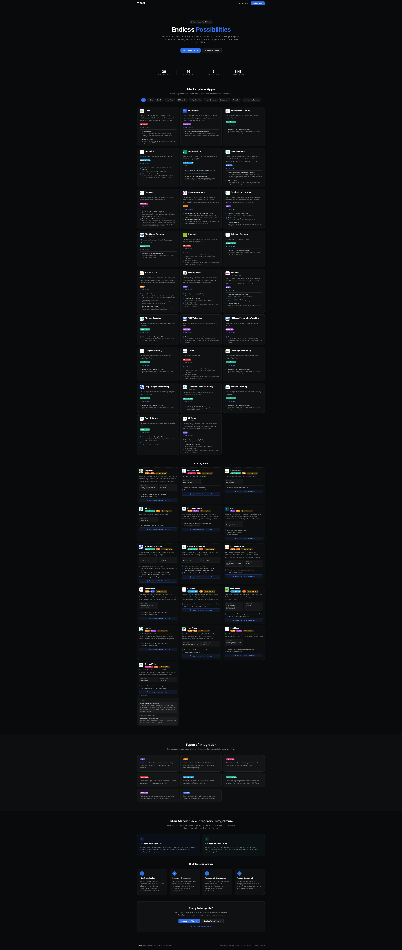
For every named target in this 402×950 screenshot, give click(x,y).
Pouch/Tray (169, 100)
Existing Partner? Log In (212, 921)
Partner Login (258, 3)
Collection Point (196, 100)
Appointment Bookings (251, 100)
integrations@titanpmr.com (203, 926)
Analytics (236, 100)
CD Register (182, 100)
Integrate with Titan (188, 921)
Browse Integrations (211, 50)
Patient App (224, 100)
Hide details (144, 695)
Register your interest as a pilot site (159, 500)
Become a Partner (189, 50)
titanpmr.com (241, 3)
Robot (151, 100)
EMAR (159, 100)
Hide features (145, 127)
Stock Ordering (211, 100)
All (143, 100)
